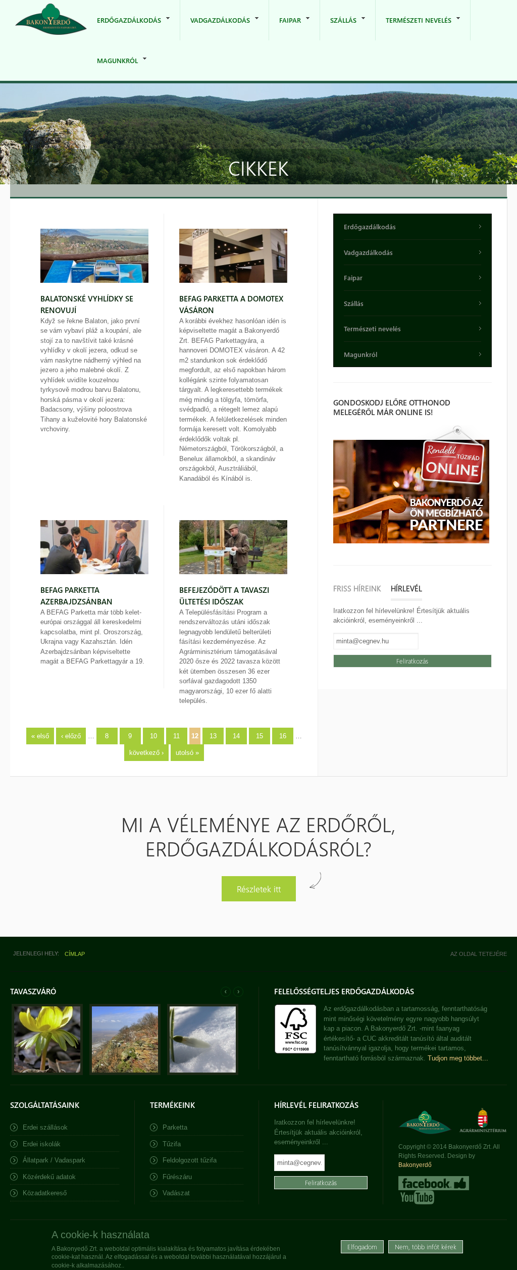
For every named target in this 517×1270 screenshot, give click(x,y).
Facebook (433, 1183)
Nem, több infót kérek (425, 1246)
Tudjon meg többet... (458, 1058)
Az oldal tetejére (478, 954)
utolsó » (187, 752)
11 (176, 736)
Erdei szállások (45, 1127)
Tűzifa (172, 1144)
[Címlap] (51, 20)
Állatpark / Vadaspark (54, 1160)
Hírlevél (406, 588)
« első (40, 736)
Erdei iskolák (42, 1144)
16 (282, 736)
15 (259, 736)
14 (236, 736)
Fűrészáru (177, 1177)
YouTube (416, 1197)
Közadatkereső (45, 1193)
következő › (146, 752)
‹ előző (71, 736)
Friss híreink (357, 588)
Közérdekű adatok (49, 1177)
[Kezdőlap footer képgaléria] (47, 1073)
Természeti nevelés (413, 28)
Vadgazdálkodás (215, 28)
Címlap (75, 954)
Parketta (175, 1127)
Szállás (338, 28)
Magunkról (112, 68)
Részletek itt (259, 888)
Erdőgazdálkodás (124, 28)
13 (213, 736)
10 (153, 736)
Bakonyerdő (415, 1165)
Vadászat (176, 1193)
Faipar (285, 28)
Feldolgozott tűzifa (190, 1160)
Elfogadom (362, 1246)
